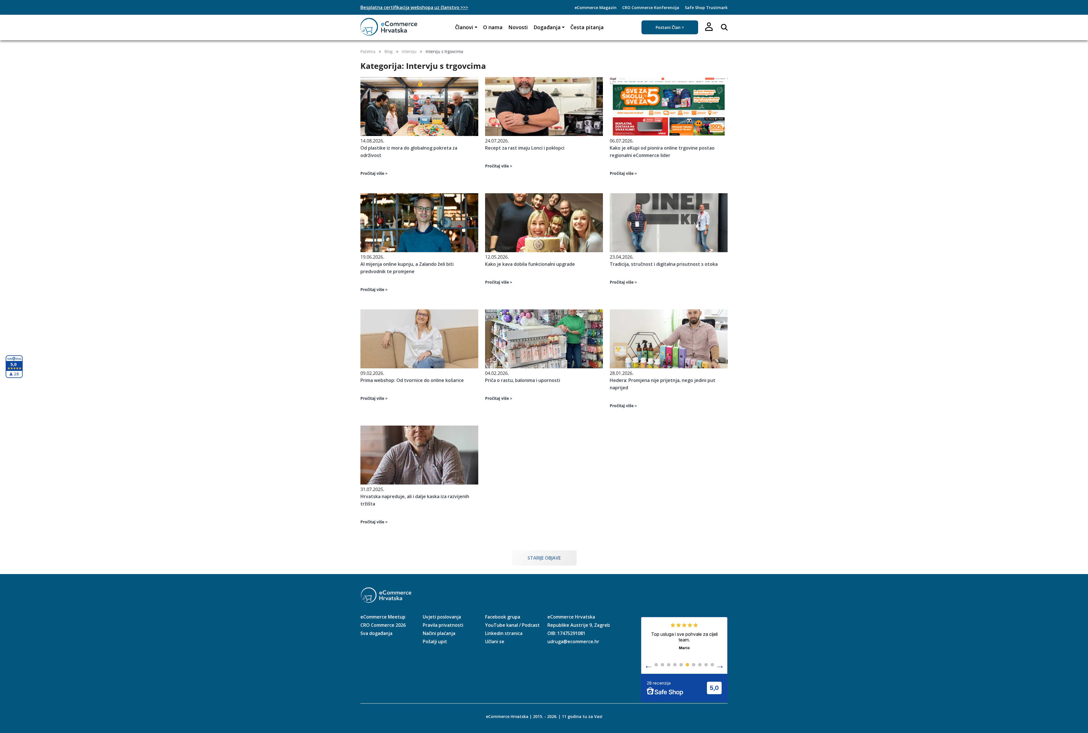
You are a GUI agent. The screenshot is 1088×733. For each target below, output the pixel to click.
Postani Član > (670, 27)
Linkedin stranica (503, 633)
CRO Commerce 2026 (383, 625)
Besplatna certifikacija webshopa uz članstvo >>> (414, 7)
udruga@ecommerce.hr (573, 641)
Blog (388, 52)
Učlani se (494, 641)
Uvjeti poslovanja (442, 617)
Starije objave (544, 558)
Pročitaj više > (374, 173)
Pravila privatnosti (443, 625)
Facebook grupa (502, 617)
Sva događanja (376, 633)
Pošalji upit (435, 641)
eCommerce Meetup (382, 617)
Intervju (409, 52)
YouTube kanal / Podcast (512, 625)
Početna (367, 52)
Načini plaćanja (439, 633)
